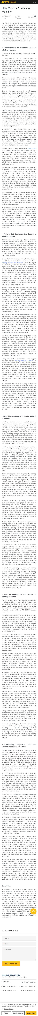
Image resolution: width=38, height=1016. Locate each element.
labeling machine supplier (24, 361)
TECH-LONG (32, 148)
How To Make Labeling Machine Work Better (10, 990)
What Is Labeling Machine (7, 981)
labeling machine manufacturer (12, 263)
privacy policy (8, 1009)
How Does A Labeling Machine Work (28, 982)
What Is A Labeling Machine (28, 986)
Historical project (22, 977)
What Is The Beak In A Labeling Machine (10, 986)
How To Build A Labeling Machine (28, 990)
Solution (5, 977)
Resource (12, 977)
